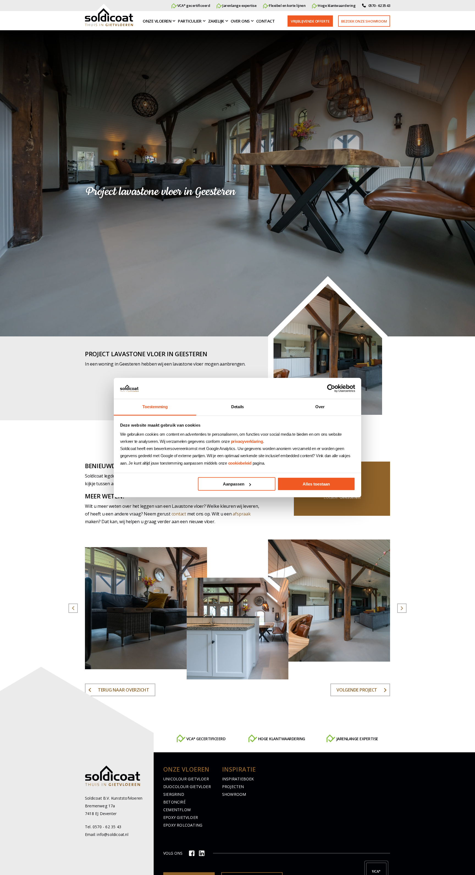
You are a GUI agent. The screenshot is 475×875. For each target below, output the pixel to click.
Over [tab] (319, 406)
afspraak (241, 514)
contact (179, 514)
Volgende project (356, 690)
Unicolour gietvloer (186, 778)
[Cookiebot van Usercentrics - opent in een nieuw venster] (331, 388)
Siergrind (173, 794)
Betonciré (174, 802)
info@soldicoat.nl (112, 834)
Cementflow (177, 809)
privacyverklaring (247, 441)
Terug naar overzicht (123, 690)
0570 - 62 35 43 (379, 5)
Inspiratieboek (238, 778)
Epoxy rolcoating (182, 825)
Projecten (233, 786)
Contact (265, 21)
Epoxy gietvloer (180, 817)
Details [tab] (237, 406)
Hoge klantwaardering (206, 739)
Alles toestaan (316, 484)
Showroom (234, 794)
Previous (73, 608)
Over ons (240, 21)
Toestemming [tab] (154, 406)
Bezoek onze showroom (364, 20)
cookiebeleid (240, 462)
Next (402, 608)
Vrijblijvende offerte (310, 20)
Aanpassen (233, 484)
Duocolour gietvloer (187, 786)
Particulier (189, 21)
